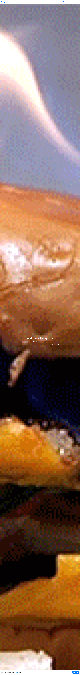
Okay (74, 672)
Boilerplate (4, 2)
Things (65, 2)
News (70, 2)
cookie (17, 672)
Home (54, 2)
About (59, 2)
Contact (76, 2)
